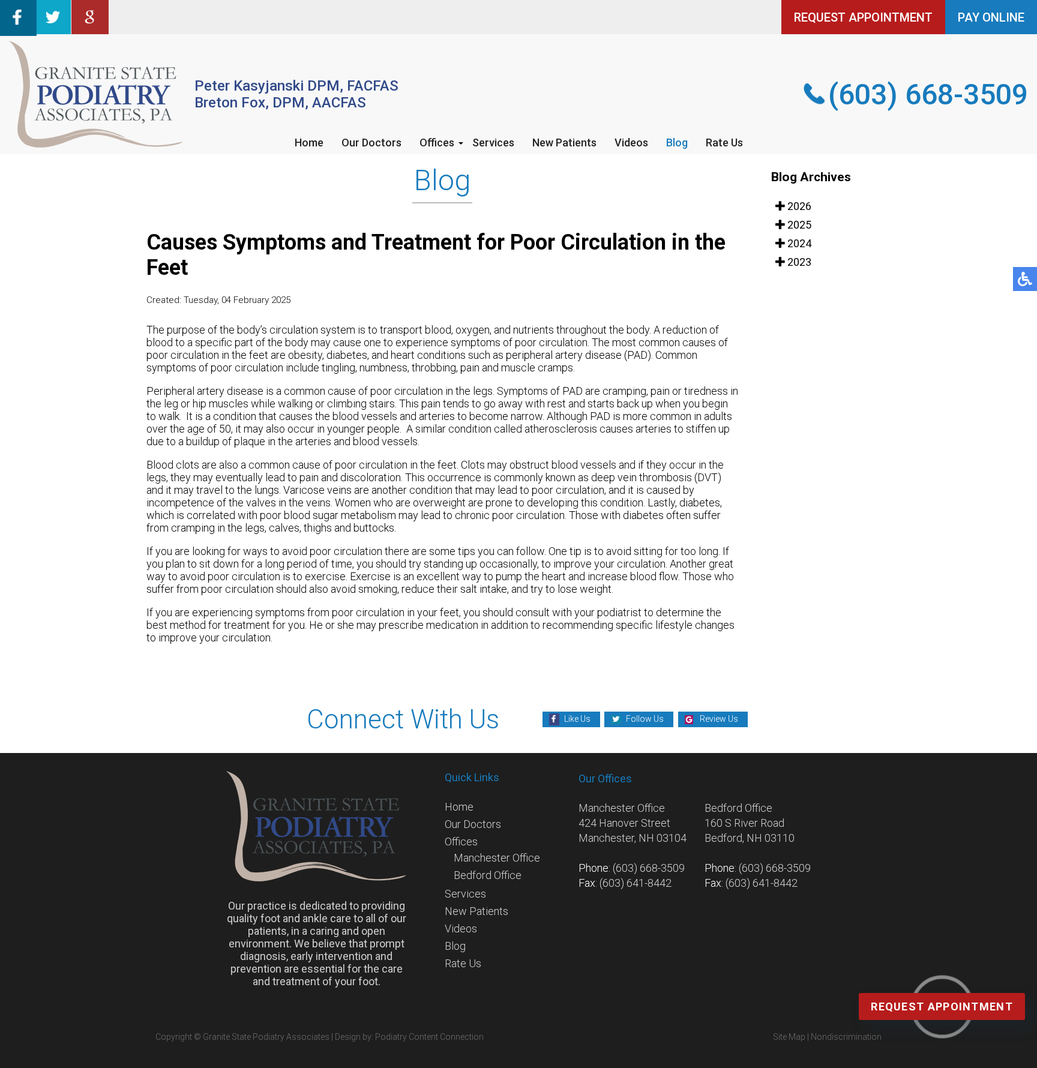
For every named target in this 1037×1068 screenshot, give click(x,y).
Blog (677, 142)
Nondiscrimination (846, 1037)
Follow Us (645, 719)
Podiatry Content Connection (429, 1037)
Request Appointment (942, 1006)
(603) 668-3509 (928, 94)
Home (309, 142)
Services (493, 142)
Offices (436, 142)
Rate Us (724, 142)
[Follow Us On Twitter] (53, 30)
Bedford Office (488, 875)
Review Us (719, 719)
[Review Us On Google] (90, 30)
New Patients (564, 142)
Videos (631, 142)
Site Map (789, 1037)
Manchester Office (497, 857)
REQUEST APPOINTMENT (863, 17)
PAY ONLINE (991, 17)
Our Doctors (371, 142)
